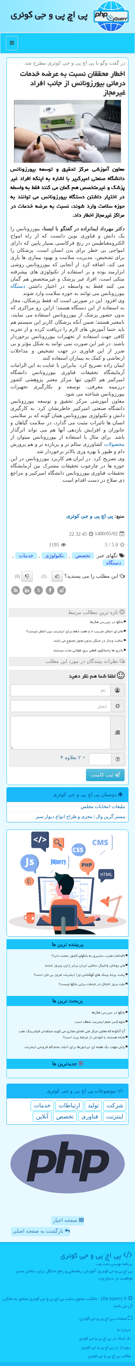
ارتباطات (69, 1105)
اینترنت (114, 1116)
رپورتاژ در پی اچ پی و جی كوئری (106, 1347)
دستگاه (17, 286)
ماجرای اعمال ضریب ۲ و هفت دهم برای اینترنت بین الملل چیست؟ (74, 631)
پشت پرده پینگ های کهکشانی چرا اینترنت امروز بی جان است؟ (79, 974)
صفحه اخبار (66, 1220)
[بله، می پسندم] (57, 576)
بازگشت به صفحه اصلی (39, 1231)
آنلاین (42, 1116)
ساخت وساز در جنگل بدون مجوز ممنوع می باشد (88, 640)
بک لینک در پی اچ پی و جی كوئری (105, 1338)
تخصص (82, 555)
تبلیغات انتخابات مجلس (103, 806)
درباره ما (124, 1329)
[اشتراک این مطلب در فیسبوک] (50, 589)
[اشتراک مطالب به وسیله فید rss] (15, 589)
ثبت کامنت (103, 774)
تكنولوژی (54, 555)
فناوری (89, 1116)
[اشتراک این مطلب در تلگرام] (62, 589)
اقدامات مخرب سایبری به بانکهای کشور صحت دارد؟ (88, 955)
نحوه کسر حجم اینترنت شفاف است (100, 1021)
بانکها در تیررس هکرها (106, 622)
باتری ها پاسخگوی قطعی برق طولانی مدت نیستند (88, 650)
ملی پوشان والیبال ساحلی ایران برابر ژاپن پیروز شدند (85, 965)
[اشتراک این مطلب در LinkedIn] (27, 589)
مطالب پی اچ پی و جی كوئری (109, 1356)
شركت (115, 1105)
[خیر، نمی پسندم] (27, 576)
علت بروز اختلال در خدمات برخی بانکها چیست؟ (92, 984)
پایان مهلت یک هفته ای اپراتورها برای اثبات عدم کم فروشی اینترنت (74, 1047)
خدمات (26, 555)
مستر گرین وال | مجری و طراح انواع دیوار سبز (80, 816)
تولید (93, 1105)
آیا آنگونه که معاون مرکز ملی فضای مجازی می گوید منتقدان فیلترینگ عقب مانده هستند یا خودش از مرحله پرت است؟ (72, 1034)
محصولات (114, 444)
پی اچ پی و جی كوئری (49, 14)
